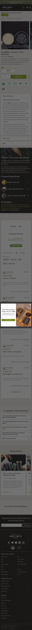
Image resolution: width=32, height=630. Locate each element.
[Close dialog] (30, 304)
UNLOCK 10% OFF (8, 320)
